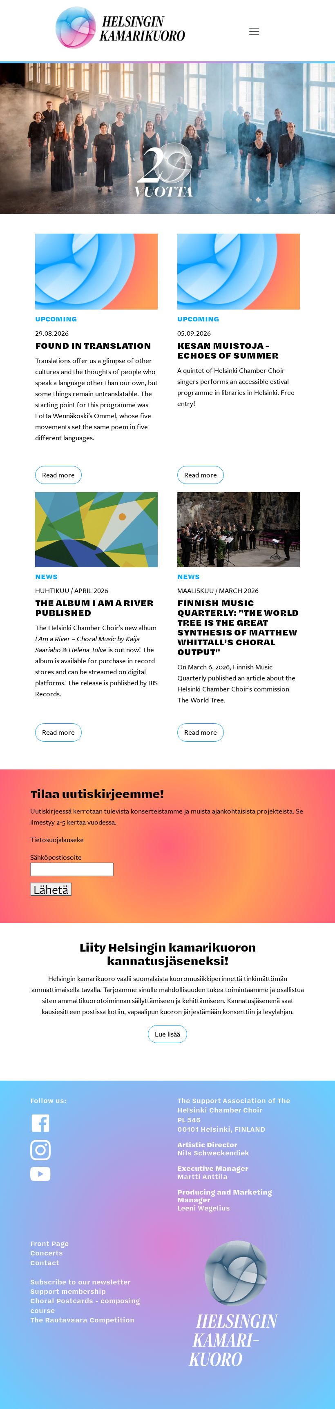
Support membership (68, 1292)
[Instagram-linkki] (40, 1150)
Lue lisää (167, 1034)
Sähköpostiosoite (56, 857)
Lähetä (51, 889)
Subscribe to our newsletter (80, 1283)
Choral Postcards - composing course (85, 1306)
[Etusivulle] (241, 1303)
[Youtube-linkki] (40, 1174)
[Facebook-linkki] (40, 1123)
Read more (58, 475)
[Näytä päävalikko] (254, 31)
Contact (44, 1263)
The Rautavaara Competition (82, 1321)
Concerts (46, 1254)
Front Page (49, 1244)
